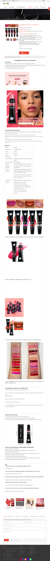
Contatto (20, 549)
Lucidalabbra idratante (42, 516)
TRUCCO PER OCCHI (32, 548)
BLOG (36, 7)
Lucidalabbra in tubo (11, 516)
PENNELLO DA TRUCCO (33, 552)
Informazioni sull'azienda (22, 548)
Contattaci (42, 7)
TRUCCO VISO (31, 549)
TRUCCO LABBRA (32, 551)
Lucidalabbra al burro (18, 516)
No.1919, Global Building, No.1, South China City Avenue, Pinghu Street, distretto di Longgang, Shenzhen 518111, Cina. (11, 550)
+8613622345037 (16, 0)
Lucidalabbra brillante (25, 516)
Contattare (5, 546)
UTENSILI (30, 554)
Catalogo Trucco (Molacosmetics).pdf (25, 48)
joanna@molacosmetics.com (8, 0)
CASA (5, 7)
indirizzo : (4, 548)
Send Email (24, 52)
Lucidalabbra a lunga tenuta (33, 516)
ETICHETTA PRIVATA (21, 7)
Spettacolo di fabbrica (22, 551)
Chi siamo (11, 7)
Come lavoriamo (21, 552)
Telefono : (4, 555)
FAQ (20, 554)
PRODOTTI (30, 7)
